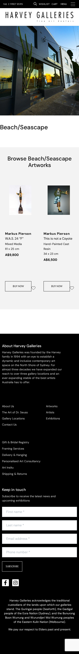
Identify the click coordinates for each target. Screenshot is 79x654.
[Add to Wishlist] (33, 288)
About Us (8, 406)
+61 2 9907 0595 (13, 3)
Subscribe (12, 566)
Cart (55, 3)
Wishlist (44, 3)
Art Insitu (8, 467)
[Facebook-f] (5, 582)
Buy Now (18, 286)
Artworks (52, 406)
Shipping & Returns (14, 474)
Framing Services (13, 448)
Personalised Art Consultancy (21, 461)
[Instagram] (15, 582)
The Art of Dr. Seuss (15, 412)
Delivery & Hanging (14, 455)
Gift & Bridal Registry (15, 442)
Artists (50, 412)
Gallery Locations (13, 418)
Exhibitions (53, 418)
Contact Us (9, 424)
